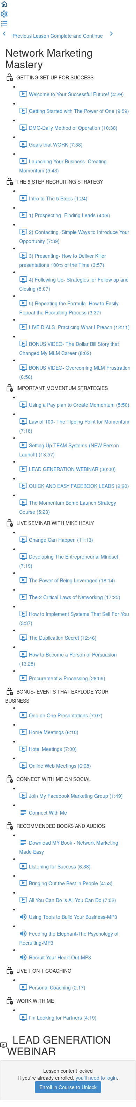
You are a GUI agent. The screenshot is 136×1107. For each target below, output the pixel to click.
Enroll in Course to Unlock (68, 1087)
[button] (4, 6)
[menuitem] (4, 16)
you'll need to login (96, 1077)
